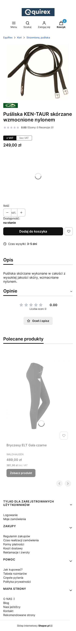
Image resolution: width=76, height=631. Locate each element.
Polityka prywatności (17, 581)
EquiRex (7, 37)
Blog (6, 603)
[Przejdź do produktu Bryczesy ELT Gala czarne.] (38, 395)
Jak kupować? (12, 569)
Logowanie (10, 515)
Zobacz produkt (21, 473)
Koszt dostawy (13, 548)
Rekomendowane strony (19, 615)
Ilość (6, 205)
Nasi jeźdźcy (11, 607)
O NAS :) (9, 598)
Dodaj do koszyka (33, 231)
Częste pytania (13, 577)
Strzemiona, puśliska (38, 37)
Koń (19, 37)
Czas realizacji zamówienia (21, 540)
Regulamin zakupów (16, 536)
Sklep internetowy (33, 625)
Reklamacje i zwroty (16, 552)
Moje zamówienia (14, 519)
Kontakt (8, 611)
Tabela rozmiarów (15, 573)
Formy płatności (13, 544)
